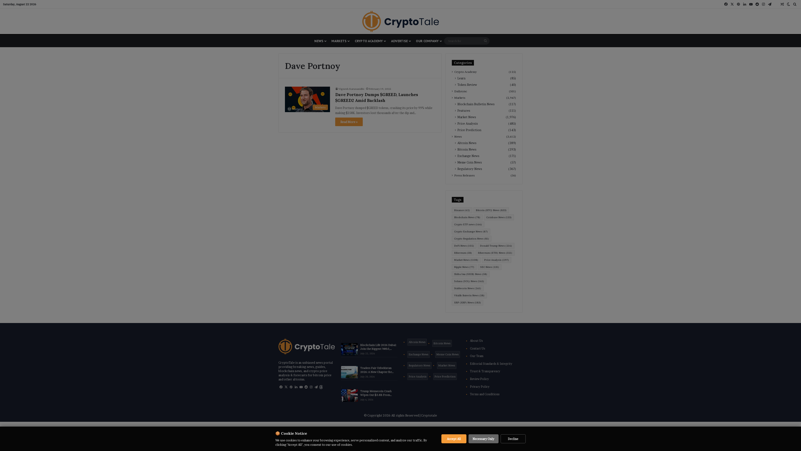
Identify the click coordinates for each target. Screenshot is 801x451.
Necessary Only (483, 439)
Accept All (454, 439)
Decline (513, 439)
